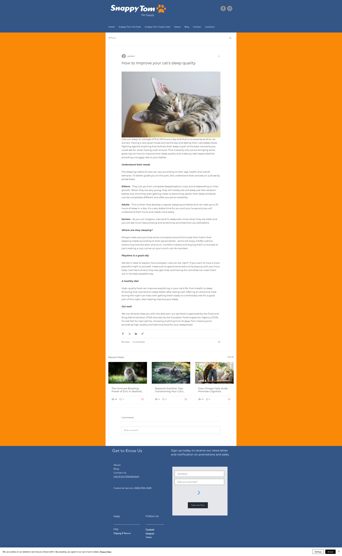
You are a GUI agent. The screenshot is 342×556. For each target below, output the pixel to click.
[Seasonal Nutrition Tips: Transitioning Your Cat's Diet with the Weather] (171, 373)
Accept (330, 551)
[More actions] (218, 56)
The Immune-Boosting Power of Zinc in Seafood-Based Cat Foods (127, 390)
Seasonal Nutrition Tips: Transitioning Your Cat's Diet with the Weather (169, 390)
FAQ (116, 529)
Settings (318, 551)
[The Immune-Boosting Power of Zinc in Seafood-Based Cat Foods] (127, 373)
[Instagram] (229, 8)
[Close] (338, 552)
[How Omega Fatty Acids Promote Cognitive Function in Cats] (214, 373)
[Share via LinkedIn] (136, 333)
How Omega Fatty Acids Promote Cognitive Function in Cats (213, 390)
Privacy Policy (105, 551)
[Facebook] (223, 8)
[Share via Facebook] (123, 333)
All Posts (112, 37)
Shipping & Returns (122, 533)
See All (231, 357)
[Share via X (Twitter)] (129, 333)
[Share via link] (142, 333)
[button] (230, 38)
